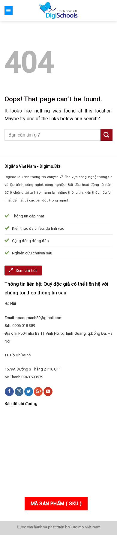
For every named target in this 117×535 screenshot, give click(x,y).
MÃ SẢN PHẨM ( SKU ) (56, 503)
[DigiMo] (58, 11)
